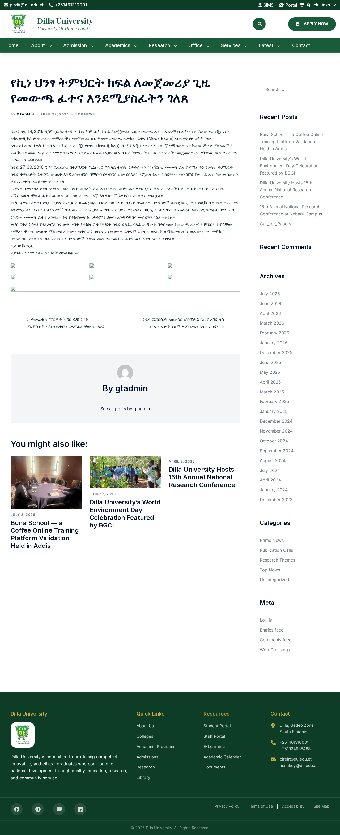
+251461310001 (71, 4)
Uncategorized (274, 579)
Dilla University (65, 20)
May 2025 (270, 372)
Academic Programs (156, 746)
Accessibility (293, 806)
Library (143, 777)
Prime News (272, 540)
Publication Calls (276, 550)
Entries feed (272, 630)
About (38, 45)
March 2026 (272, 323)
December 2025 (276, 352)
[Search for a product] (259, 24)
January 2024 (274, 489)
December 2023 (276, 499)
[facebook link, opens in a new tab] (17, 809)
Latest (266, 45)
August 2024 (273, 460)
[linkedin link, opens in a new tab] (80, 809)
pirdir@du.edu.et (27, 4)
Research (159, 45)
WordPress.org (275, 649)
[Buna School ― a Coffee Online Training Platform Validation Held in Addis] (46, 481)
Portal (291, 5)
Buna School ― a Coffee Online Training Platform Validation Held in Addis (45, 534)
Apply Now (316, 23)
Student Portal (217, 725)
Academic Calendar (222, 756)
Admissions (147, 756)
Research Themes (277, 560)
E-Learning (214, 746)
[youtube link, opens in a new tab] (59, 809)
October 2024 (274, 440)
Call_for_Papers (275, 223)
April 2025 (270, 382)
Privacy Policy (227, 806)
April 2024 (270, 480)
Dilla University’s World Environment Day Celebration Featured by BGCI (125, 513)
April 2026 (270, 313)
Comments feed (276, 639)
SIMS (269, 5)
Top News (85, 114)
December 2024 (276, 421)
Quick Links (318, 4)
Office (195, 45)
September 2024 (277, 450)
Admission (75, 45)
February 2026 (274, 332)
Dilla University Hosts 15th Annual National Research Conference (202, 477)
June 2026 (270, 303)
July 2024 (270, 470)
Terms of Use (261, 806)
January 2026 (274, 342)
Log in (266, 620)
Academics (117, 45)
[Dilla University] (18, 24)
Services (231, 45)
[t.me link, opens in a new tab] (38, 809)
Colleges (145, 736)
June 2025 (270, 362)
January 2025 (274, 411)
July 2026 (270, 293)
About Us (145, 725)
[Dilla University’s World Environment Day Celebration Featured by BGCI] (125, 471)
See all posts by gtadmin (125, 408)
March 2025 (272, 391)
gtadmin (25, 114)
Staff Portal (214, 736)
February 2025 (274, 401)
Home (12, 45)
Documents (214, 767)
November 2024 (276, 431)
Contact (301, 45)
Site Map (321, 806)
